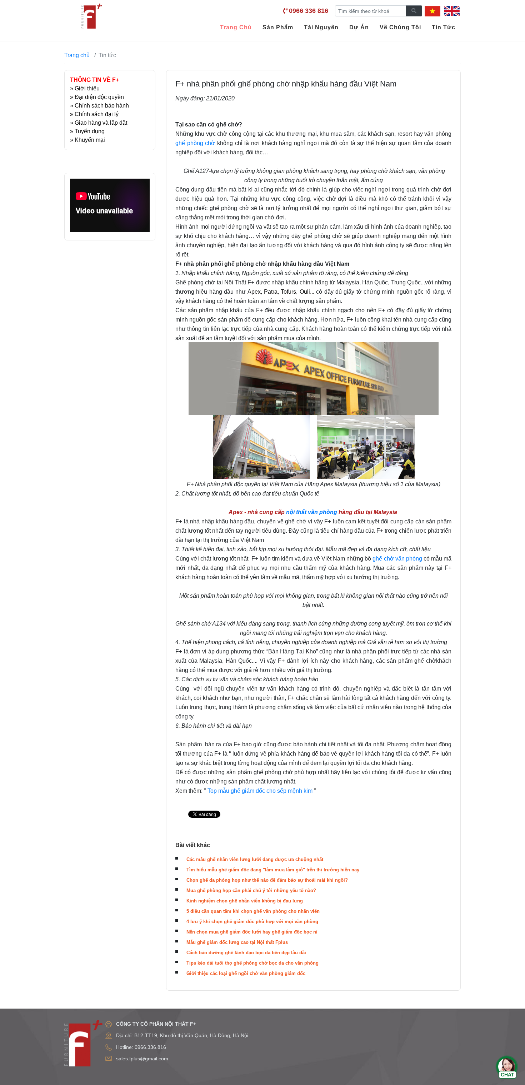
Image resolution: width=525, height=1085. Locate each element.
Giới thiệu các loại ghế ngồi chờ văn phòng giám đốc (245, 973)
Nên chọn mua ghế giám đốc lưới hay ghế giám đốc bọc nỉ (252, 932)
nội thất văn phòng (311, 512)
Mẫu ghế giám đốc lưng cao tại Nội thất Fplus (237, 942)
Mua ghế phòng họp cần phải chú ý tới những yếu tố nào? (251, 890)
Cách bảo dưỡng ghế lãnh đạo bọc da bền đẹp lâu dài (246, 952)
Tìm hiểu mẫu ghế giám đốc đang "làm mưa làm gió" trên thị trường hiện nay (272, 869)
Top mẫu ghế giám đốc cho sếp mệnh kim (260, 791)
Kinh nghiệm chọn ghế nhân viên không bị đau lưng (244, 901)
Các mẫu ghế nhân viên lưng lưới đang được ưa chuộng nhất (254, 859)
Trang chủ (77, 55)
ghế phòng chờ (195, 143)
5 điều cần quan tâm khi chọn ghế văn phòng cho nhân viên (253, 911)
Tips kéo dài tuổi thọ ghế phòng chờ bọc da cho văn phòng (252, 963)
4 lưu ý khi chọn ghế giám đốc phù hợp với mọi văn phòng (252, 921)
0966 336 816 (308, 10)
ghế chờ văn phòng (397, 559)
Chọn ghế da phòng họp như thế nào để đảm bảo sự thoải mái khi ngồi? (267, 880)
